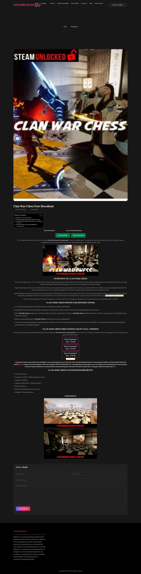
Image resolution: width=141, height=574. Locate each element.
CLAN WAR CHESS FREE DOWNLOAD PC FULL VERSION (28, 221)
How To (37, 6)
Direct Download (49, 230)
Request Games (99, 3)
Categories (43, 3)
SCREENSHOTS (20, 226)
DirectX (20, 364)
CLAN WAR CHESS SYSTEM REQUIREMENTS (26, 224)
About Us (52, 3)
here (114, 366)
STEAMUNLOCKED (21, 5)
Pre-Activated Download (74, 230)
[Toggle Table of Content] (40, 215)
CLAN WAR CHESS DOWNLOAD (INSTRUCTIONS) (27, 219)
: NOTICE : (19, 223)
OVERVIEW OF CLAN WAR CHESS (23, 217)
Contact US (84, 3)
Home (36, 3)
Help (91, 3)
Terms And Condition (63, 3)
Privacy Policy (75, 3)
